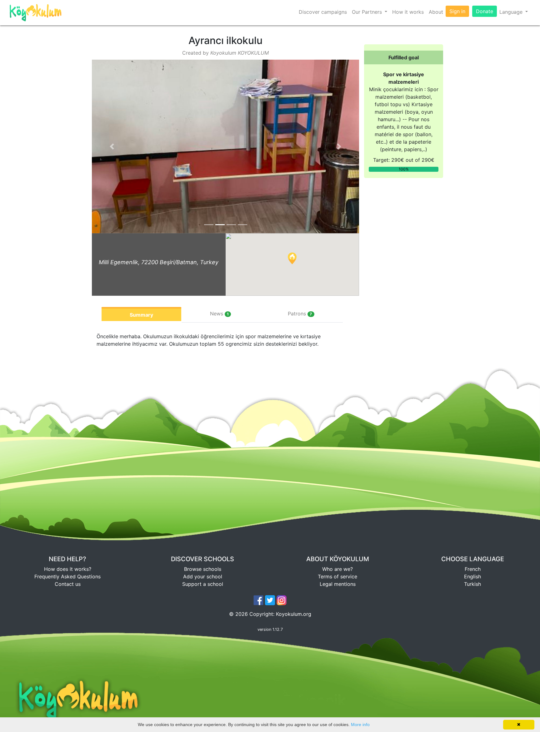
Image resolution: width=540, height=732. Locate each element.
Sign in (457, 11)
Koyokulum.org (293, 614)
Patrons (300, 313)
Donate (484, 11)
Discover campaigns (323, 12)
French (473, 569)
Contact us (68, 584)
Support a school (202, 584)
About (436, 12)
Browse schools (202, 569)
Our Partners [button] (367, 12)
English (472, 576)
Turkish (472, 584)
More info (360, 724)
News (219, 313)
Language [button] (511, 12)
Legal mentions (338, 584)
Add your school (202, 576)
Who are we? (337, 569)
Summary (141, 315)
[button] (112, 146)
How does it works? (67, 569)
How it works (408, 12)
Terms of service (337, 576)
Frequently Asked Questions (67, 576)
